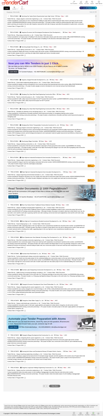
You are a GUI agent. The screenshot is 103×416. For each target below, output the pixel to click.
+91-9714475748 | (40, 197)
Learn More (13, 72)
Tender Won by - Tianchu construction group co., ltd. (21, 97)
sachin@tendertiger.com (55, 197)
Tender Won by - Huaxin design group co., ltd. (19, 224)
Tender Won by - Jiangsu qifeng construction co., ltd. (21, 49)
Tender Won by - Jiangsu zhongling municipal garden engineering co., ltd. (26, 207)
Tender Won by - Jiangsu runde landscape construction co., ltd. (23, 303)
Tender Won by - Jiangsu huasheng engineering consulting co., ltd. (24, 354)
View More (55, 386)
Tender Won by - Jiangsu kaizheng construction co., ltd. (21, 144)
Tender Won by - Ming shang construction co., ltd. (20, 35)
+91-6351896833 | (44, 327)
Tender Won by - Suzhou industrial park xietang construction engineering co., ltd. (28, 256)
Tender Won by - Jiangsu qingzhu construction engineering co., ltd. (24, 18)
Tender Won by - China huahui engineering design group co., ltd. (24, 82)
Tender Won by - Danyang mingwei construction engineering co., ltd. (25, 127)
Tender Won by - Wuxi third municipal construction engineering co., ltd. (25, 240)
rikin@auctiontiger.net (58, 327)
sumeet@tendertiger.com (55, 72)
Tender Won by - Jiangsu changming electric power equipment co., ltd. (25, 287)
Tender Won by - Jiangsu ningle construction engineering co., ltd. (24, 160)
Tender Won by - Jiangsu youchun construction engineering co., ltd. (24, 370)
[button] (98, 413)
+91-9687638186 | (40, 72)
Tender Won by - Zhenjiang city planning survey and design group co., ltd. (26, 111)
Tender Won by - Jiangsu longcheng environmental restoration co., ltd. (25, 174)
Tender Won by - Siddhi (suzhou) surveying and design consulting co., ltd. (26, 272)
